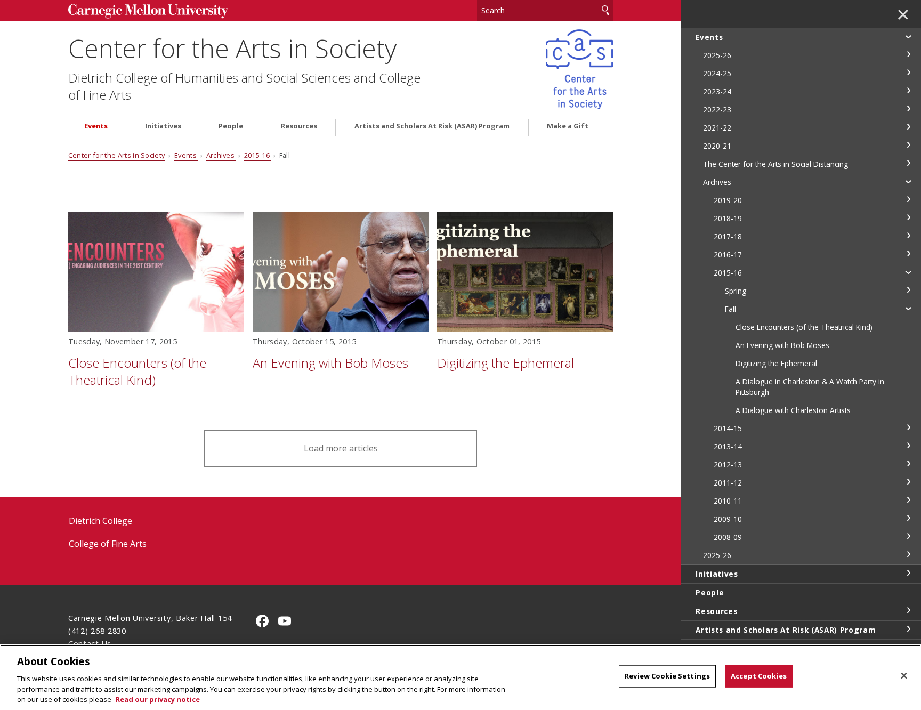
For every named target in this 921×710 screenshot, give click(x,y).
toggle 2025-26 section (908, 54)
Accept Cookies (759, 676)
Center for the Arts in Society (232, 48)
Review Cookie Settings (667, 676)
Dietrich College (100, 521)
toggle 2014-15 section (908, 427)
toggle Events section (908, 36)
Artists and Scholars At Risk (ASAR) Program (432, 126)
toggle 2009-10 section (908, 518)
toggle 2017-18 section (908, 236)
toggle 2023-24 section (908, 91)
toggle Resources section (908, 610)
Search (605, 10)
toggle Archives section (908, 181)
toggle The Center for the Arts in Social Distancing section (908, 163)
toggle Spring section (908, 290)
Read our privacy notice (158, 699)
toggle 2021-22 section (908, 127)
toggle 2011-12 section (908, 482)
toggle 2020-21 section (908, 145)
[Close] (904, 676)
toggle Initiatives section (908, 573)
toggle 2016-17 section (908, 254)
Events (96, 126)
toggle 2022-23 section (908, 109)
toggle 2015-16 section (908, 272)
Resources (299, 126)
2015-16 (258, 155)
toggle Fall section (908, 308)
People (231, 126)
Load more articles (341, 448)
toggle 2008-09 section (908, 536)
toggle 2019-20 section (908, 199)
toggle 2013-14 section (908, 446)
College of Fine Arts (108, 544)
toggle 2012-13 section (908, 464)
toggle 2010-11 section (908, 500)
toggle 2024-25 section (908, 72)
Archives (221, 155)
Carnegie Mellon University (148, 11)
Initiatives (163, 126)
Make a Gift (568, 126)
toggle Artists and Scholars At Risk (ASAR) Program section (908, 629)
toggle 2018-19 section (908, 217)
